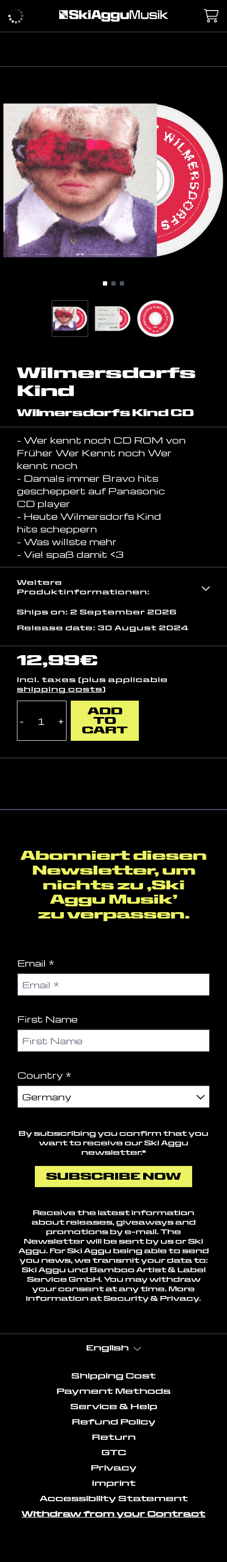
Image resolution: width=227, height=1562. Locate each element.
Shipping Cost (113, 1376)
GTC (113, 1452)
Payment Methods (113, 1391)
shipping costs (59, 689)
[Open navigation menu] (15, 15)
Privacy (114, 1468)
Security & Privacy (151, 1298)
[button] (113, 587)
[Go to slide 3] (122, 283)
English (107, 1348)
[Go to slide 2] (113, 283)
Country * (44, 1075)
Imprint (114, 1483)
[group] (70, 318)
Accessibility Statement (114, 1498)
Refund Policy (114, 1422)
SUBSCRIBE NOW (113, 1176)
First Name (47, 1019)
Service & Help (113, 1406)
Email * (35, 963)
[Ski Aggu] (113, 16)
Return (114, 1437)
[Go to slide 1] (105, 283)
